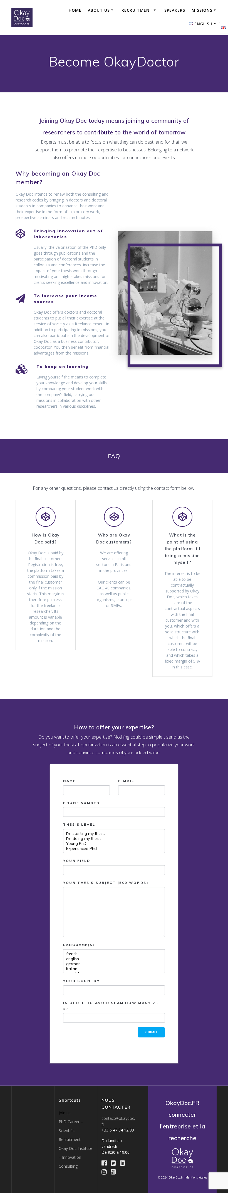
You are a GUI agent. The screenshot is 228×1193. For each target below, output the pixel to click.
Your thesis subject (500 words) (105, 882)
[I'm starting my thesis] (114, 833)
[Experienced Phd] (114, 848)
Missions (202, 10)
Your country (81, 981)
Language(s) (79, 945)
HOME (75, 10)
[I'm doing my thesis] (114, 838)
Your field (76, 861)
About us (99, 10)
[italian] (114, 968)
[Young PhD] (114, 843)
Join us (65, 1112)
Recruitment (137, 10)
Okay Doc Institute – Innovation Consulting (75, 1157)
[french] (114, 953)
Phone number (81, 803)
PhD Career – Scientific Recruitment (71, 1130)
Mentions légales (196, 1177)
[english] (114, 958)
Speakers (174, 10)
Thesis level (79, 824)
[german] (114, 963)
